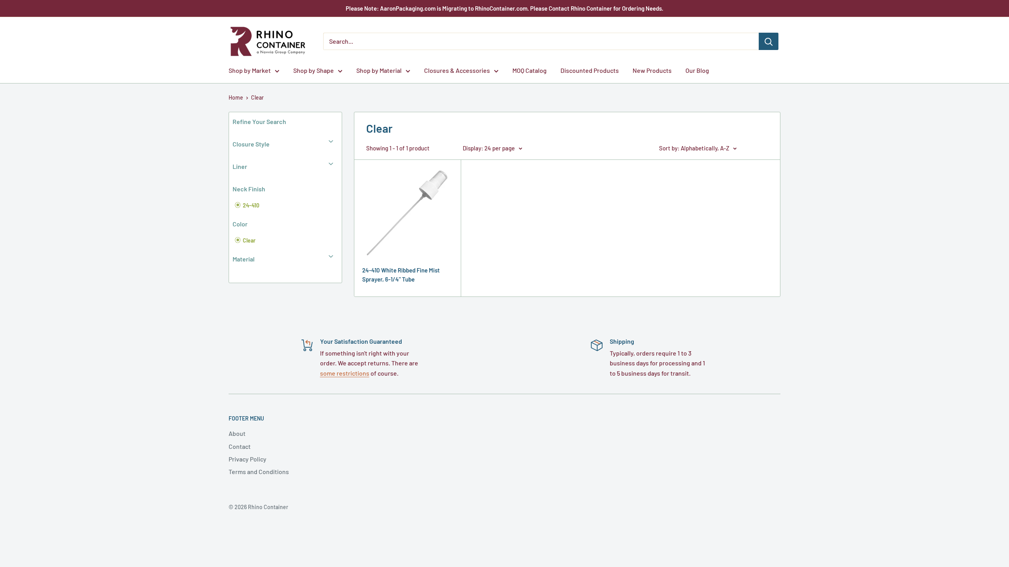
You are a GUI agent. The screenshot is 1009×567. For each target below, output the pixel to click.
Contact (240, 446)
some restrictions (344, 373)
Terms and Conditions (259, 471)
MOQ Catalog (529, 70)
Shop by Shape (313, 70)
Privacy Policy (247, 459)
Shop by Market (250, 70)
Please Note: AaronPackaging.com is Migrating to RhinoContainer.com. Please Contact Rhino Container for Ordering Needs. (504, 8)
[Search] (768, 41)
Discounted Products (589, 70)
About (237, 433)
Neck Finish (249, 189)
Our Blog (697, 70)
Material (244, 259)
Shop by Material (379, 70)
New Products (652, 70)
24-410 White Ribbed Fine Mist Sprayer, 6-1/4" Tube (401, 275)
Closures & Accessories (457, 70)
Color (240, 224)
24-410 (250, 205)
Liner (240, 166)
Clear (257, 97)
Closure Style (251, 144)
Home (236, 97)
